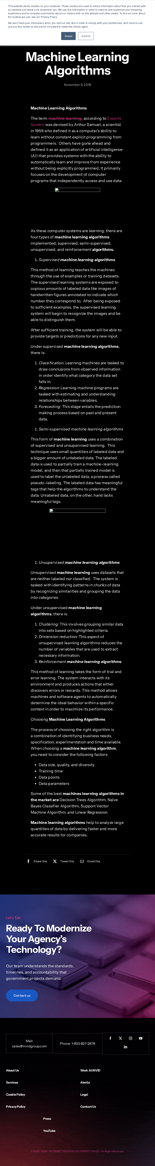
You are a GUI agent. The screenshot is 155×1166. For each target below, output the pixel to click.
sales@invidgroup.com (29, 1046)
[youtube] (141, 1038)
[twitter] (120, 1038)
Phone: (66, 1043)
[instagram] (131, 1038)
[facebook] (110, 1038)
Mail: (29, 1041)
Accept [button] (68, 36)
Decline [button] (86, 36)
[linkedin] (125, 1047)
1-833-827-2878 (83, 1043)
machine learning (65, 118)
